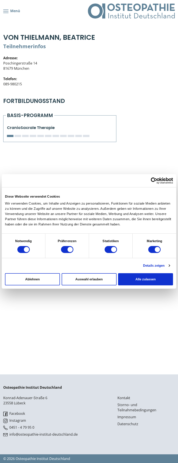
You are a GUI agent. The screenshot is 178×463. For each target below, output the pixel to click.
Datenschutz (127, 424)
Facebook (16, 413)
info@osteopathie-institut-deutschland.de (43, 434)
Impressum (126, 417)
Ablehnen (32, 279)
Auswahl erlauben (89, 279)
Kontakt (123, 397)
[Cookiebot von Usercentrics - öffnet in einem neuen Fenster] (154, 180)
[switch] (67, 249)
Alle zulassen (145, 279)
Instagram (17, 420)
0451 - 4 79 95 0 (21, 427)
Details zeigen (154, 265)
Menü (14, 10)
